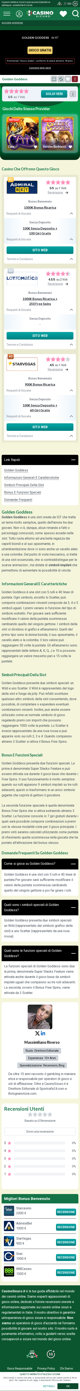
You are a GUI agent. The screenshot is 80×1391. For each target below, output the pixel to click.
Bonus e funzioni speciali (22, 492)
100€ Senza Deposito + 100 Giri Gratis (40, 230)
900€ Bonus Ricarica (40, 384)
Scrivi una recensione (40, 1131)
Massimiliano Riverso (42, 1042)
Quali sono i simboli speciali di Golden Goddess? (31, 907)
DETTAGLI (49, 1386)
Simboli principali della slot (24, 485)
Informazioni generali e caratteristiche (31, 478)
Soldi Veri (54, 94)
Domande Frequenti (18, 500)
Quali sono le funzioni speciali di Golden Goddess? (33, 953)
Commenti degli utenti (40, 68)
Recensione (66, 1212)
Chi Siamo (66, 1368)
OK (68, 1386)
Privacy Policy (46, 1368)
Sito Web (40, 250)
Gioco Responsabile (19, 1368)
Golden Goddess (16, 470)
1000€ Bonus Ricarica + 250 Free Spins (40, 301)
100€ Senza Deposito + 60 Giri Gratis (40, 407)
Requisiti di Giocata (19, 213)
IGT (56, 37)
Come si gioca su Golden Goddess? (29, 864)
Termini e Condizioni (20, 259)
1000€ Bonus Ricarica (40, 207)
